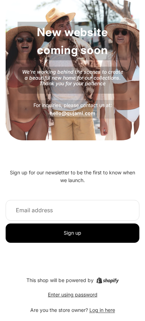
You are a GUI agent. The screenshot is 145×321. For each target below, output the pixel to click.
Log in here (102, 310)
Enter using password (72, 294)
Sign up (72, 233)
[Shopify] (107, 280)
